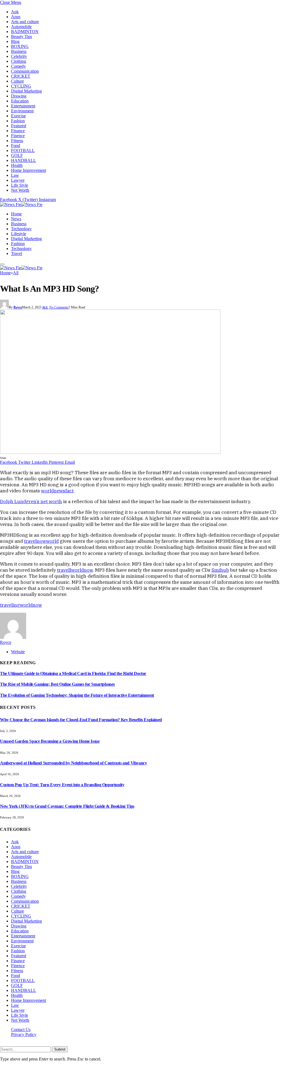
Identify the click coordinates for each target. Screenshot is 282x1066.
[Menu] (2, 264)
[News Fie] (21, 204)
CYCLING (21, 86)
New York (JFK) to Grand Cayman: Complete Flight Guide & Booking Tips (67, 806)
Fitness (17, 140)
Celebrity (19, 56)
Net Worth (20, 190)
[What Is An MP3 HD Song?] (110, 452)
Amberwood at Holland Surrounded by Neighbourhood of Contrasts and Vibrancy (73, 763)
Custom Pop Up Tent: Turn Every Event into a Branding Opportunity (62, 784)
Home (16, 213)
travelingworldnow (21, 605)
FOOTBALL (23, 150)
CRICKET (20, 76)
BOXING (20, 46)
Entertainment (23, 106)
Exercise (18, 115)
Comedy (18, 66)
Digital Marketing (26, 91)
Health (17, 165)
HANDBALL (23, 160)
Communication (25, 71)
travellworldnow (75, 570)
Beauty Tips (21, 36)
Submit (60, 1049)
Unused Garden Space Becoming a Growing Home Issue (49, 741)
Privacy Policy (23, 1034)
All (45, 307)
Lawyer (18, 180)
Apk (15, 11)
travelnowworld (41, 541)
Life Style (19, 185)
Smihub (220, 570)
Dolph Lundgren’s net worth (31, 501)
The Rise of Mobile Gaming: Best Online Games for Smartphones (57, 684)
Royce (17, 307)
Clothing (18, 61)
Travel (16, 253)
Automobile (21, 26)
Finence (18, 135)
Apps (15, 16)
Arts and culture (25, 21)
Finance (18, 130)
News (16, 218)
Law (15, 175)
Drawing (18, 96)
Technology (21, 228)
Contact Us (21, 1029)
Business (18, 51)
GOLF (17, 155)
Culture (17, 81)
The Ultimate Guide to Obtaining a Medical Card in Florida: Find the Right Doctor (73, 673)
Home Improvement (28, 170)
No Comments (58, 307)
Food (15, 145)
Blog (15, 41)
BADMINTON (25, 31)
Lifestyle (18, 233)
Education (20, 101)
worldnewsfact (57, 491)
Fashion (18, 120)
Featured (18, 125)
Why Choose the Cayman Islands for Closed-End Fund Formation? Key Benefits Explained (81, 719)
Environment (22, 111)
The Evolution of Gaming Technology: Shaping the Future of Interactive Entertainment (77, 695)
